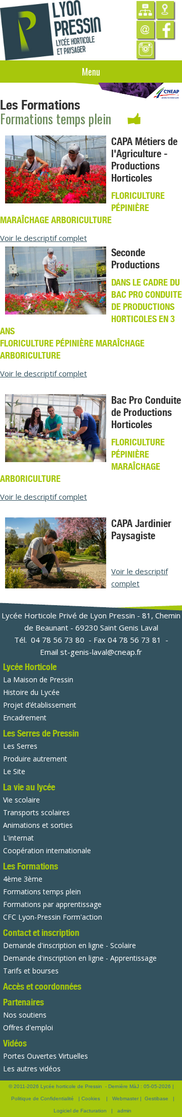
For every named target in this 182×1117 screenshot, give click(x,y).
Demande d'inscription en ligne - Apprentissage (80, 958)
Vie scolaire (21, 800)
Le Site (14, 771)
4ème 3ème (22, 879)
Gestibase (156, 1098)
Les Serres (20, 746)
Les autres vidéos (32, 1068)
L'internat (18, 838)
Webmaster (125, 1098)
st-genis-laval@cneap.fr (101, 652)
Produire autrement (35, 758)
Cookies (90, 1098)
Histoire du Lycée (31, 692)
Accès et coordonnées (42, 986)
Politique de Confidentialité (42, 1098)
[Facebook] (165, 30)
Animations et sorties (38, 825)
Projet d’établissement (39, 705)
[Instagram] (145, 49)
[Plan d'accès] (165, 10)
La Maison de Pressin (38, 679)
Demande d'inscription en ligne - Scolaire (69, 945)
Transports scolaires (36, 812)
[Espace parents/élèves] (145, 10)
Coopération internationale (47, 850)
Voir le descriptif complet (43, 238)
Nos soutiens (25, 1015)
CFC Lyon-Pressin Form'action (52, 917)
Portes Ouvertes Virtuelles (45, 1056)
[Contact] (145, 30)
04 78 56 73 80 (57, 640)
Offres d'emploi (28, 1027)
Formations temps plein (42, 891)
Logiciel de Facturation (80, 1110)
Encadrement (25, 717)
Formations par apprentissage (52, 904)
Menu (91, 71)
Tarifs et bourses (31, 970)
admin (124, 1110)
